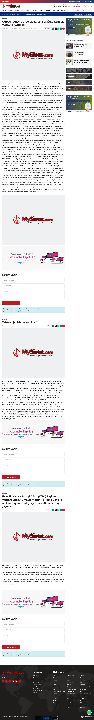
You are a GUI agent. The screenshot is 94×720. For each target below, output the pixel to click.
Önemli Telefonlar (37, 681)
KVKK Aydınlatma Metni (39, 679)
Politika (27, 10)
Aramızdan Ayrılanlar (85, 687)
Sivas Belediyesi (70, 691)
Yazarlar (63, 10)
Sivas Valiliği (83, 689)
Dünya (17, 10)
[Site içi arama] (84, 11)
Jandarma (82, 707)
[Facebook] (3, 681)
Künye (34, 677)
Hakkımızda (36, 675)
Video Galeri (56, 705)
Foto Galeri (83, 702)
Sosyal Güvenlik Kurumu (70, 676)
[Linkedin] (13, 681)
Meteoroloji (83, 696)
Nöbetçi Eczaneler (71, 705)
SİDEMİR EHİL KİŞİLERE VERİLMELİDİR (78, 1)
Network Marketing (71, 689)
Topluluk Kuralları (37, 684)
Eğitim (54, 684)
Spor (22, 10)
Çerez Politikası (36, 682)
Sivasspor (82, 691)
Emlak (54, 700)
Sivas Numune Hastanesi (83, 705)
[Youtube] (16, 681)
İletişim (34, 692)
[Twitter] (6, 681)
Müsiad (55, 698)
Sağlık (48, 10)
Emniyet (55, 693)
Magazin (34, 10)
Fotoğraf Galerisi (78, 14)
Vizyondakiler (70, 702)
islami (54, 689)
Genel (54, 675)
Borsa (81, 700)
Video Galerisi (88, 14)
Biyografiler (56, 702)
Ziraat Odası (83, 698)
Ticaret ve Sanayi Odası (85, 693)
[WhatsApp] (89, 712)
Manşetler (82, 684)
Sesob (54, 696)
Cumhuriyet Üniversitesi (59, 691)
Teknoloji (41, 10)
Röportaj (69, 687)
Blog (54, 707)
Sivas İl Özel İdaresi (71, 693)
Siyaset (68, 707)
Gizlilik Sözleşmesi (37, 690)
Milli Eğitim (69, 696)
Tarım (68, 698)
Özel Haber (56, 687)
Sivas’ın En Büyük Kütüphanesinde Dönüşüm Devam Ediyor (52, 1)
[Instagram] (9, 681)
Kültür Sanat (55, 10)
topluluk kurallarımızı (17, 309)
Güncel (4, 10)
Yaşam (81, 682)
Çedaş (68, 700)
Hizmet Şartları (36, 688)
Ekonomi (10, 10)
